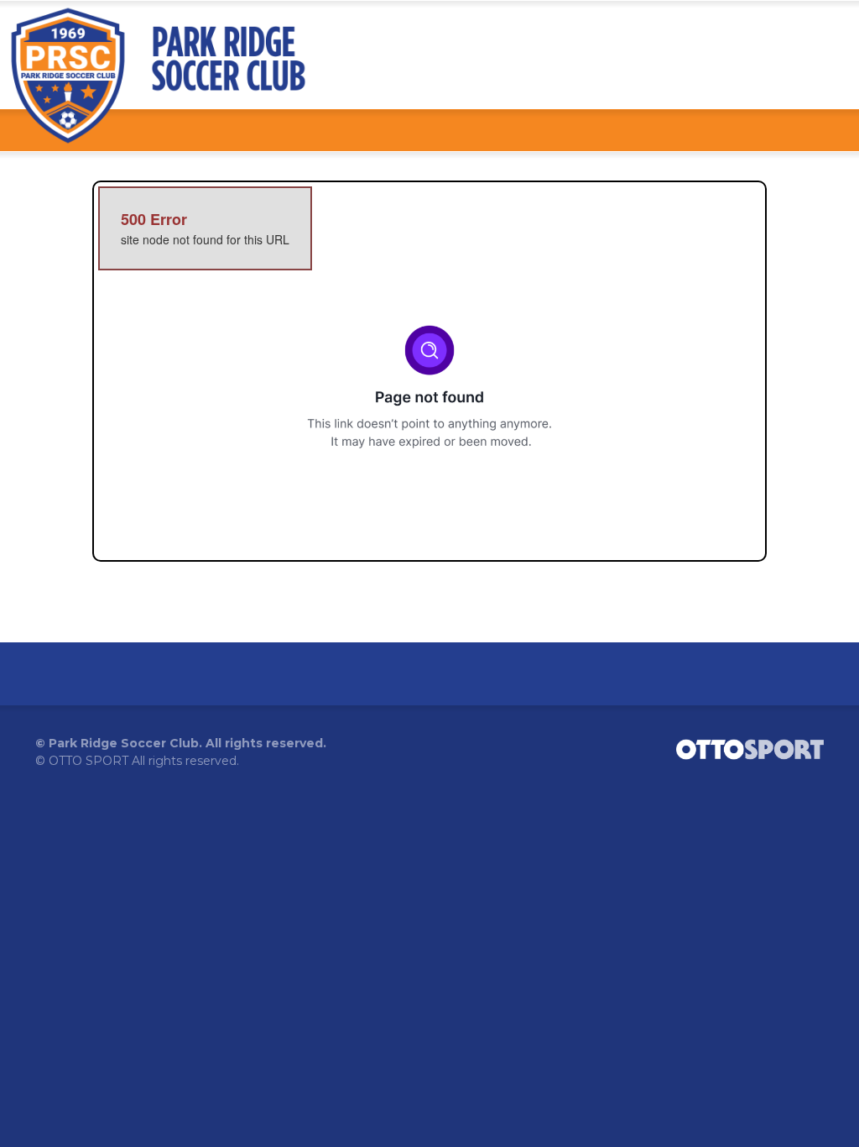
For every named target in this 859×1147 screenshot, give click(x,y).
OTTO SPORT (88, 760)
